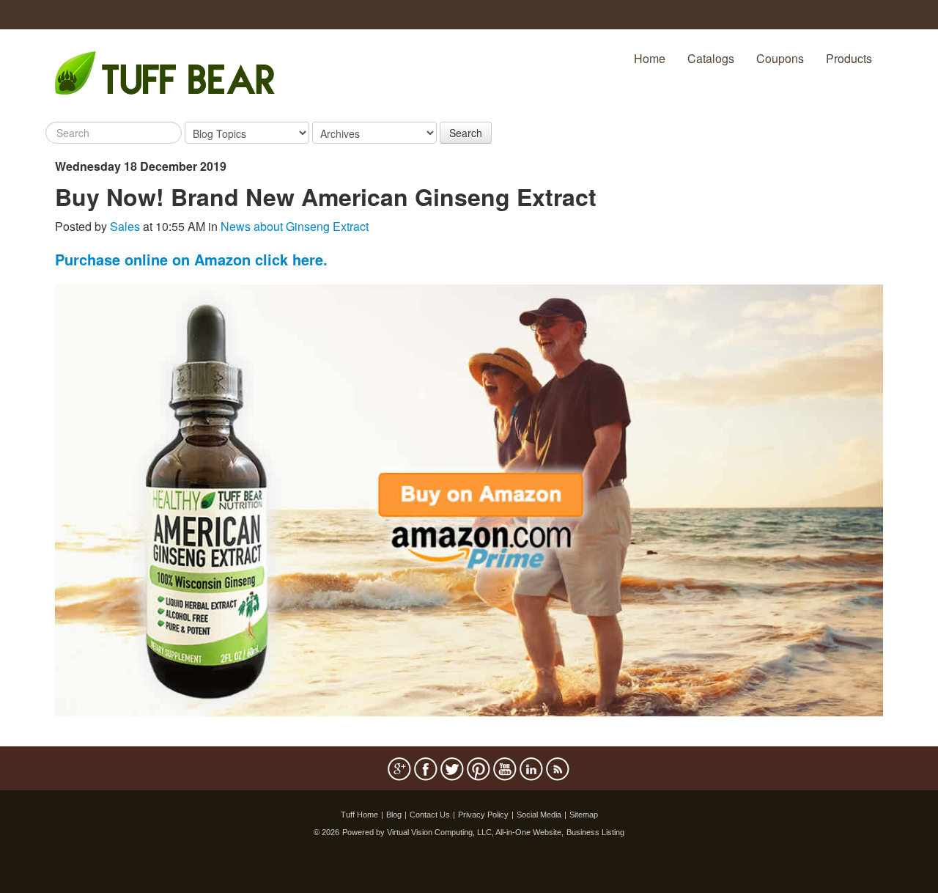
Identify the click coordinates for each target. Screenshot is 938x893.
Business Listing (595, 832)
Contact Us (430, 814)
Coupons (780, 58)
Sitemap (583, 814)
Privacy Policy (483, 814)
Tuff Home (359, 814)
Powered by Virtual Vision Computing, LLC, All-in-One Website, (453, 832)
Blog (394, 814)
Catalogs (710, 58)
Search (465, 132)
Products (849, 58)
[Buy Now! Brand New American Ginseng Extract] (469, 498)
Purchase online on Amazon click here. (191, 259)
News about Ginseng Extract (295, 226)
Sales (125, 226)
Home (649, 58)
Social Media (539, 814)
